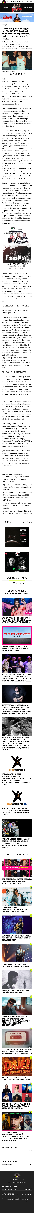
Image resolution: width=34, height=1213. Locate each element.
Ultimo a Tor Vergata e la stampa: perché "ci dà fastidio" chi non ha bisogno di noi (16, 479)
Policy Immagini (16, 1199)
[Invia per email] (24, 74)
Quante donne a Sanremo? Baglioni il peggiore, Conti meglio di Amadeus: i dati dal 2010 (17, 487)
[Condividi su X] (16, 74)
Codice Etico (21, 1198)
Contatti (16, 1198)
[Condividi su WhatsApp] (11, 74)
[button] (21, 74)
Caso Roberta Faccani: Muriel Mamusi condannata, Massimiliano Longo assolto (17, 505)
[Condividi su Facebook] (14, 74)
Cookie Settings (25, 1199)
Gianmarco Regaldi (8, 71)
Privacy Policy (28, 1198)
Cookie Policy (9, 1199)
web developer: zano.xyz (17, 1201)
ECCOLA (28, 441)
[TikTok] (31, 1194)
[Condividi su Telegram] (19, 74)
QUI (12, 203)
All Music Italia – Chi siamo (7, 1198)
